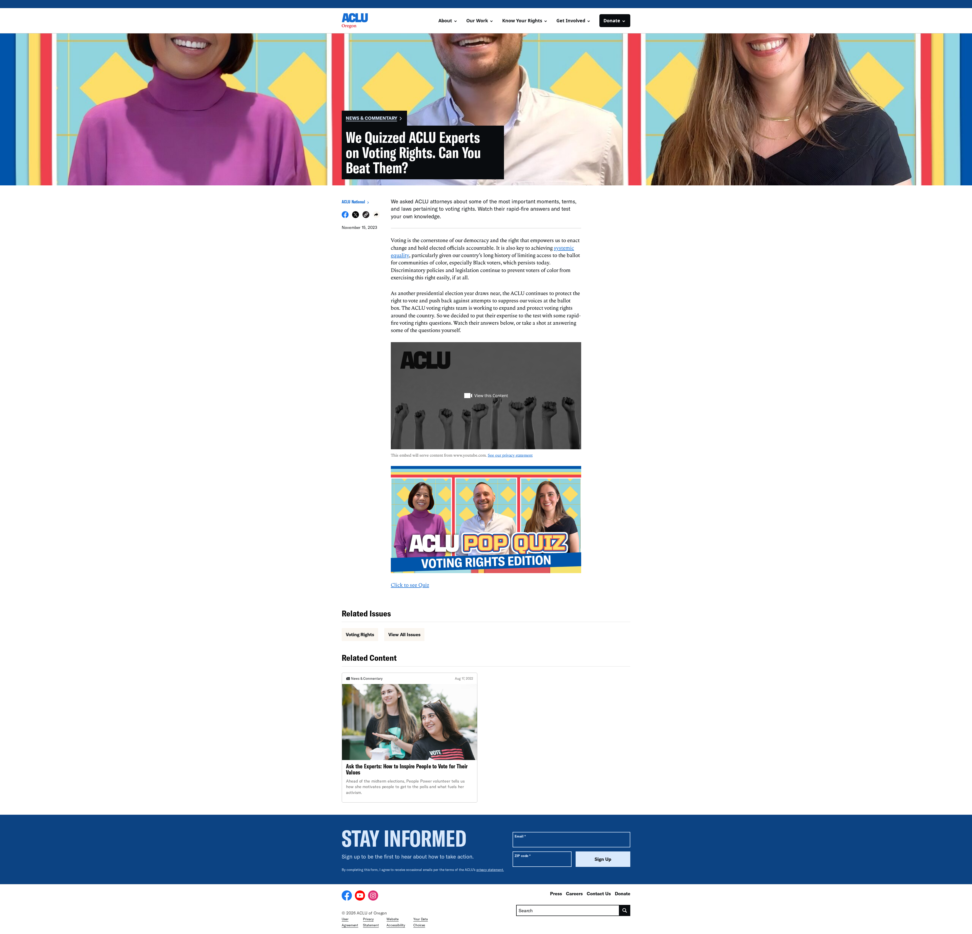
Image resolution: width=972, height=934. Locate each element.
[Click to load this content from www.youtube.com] (486, 395)
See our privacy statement (510, 455)
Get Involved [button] (570, 20)
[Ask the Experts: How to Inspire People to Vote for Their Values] (409, 738)
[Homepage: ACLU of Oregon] (359, 20)
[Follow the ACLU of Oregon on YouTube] (360, 896)
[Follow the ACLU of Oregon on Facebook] (347, 896)
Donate (622, 893)
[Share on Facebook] (345, 216)
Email (520, 836)
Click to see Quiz (410, 584)
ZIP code (523, 855)
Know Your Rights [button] (522, 20)
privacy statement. (490, 870)
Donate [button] (611, 20)
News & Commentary (371, 118)
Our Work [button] (477, 20)
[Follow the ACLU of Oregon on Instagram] (373, 896)
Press (556, 893)
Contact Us (599, 893)
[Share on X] (355, 216)
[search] (624, 910)
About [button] (445, 20)
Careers (574, 893)
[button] (365, 215)
